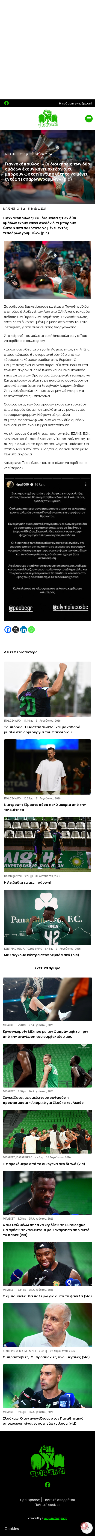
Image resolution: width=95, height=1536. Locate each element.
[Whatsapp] (31, 629)
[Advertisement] (47, 49)
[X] (15, 629)
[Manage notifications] (84, 1526)
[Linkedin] (23, 629)
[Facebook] (6, 103)
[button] (89, 118)
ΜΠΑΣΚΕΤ (9, 208)
